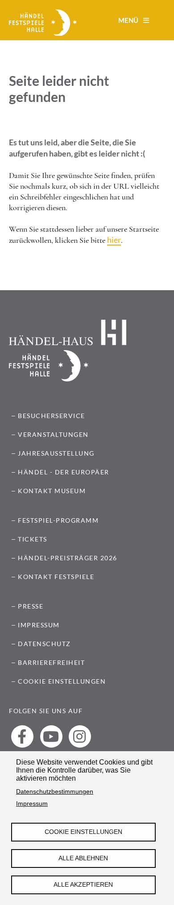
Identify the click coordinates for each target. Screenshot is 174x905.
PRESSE (30, 606)
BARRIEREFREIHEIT (51, 662)
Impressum (32, 803)
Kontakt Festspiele (56, 576)
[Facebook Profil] (22, 736)
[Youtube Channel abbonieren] (51, 736)
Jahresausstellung (56, 453)
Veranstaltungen (53, 434)
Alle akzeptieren (83, 884)
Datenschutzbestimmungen (54, 791)
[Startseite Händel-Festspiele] (43, 23)
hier (114, 240)
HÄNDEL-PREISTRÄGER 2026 (67, 558)
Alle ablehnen (83, 858)
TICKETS (32, 539)
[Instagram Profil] (80, 736)
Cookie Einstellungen (83, 832)
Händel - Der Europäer (63, 472)
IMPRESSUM (39, 625)
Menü (129, 20)
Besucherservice (51, 415)
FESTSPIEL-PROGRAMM (58, 520)
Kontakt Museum (52, 491)
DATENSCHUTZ (44, 643)
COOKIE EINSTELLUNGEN (62, 681)
